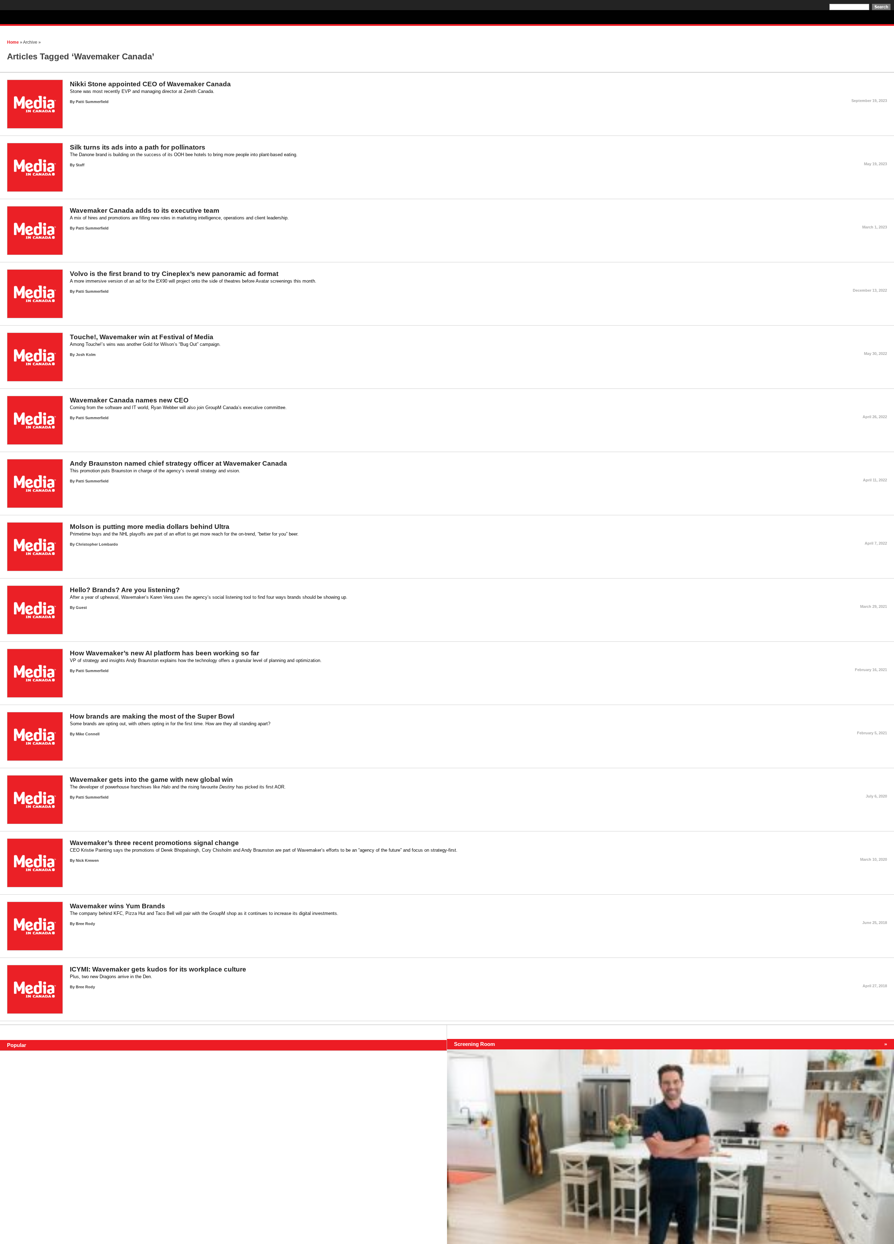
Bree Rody (85, 924)
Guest (81, 607)
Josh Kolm (86, 354)
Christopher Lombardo (97, 544)
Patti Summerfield (92, 102)
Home (13, 42)
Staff (80, 165)
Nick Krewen (87, 860)
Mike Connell (88, 734)
